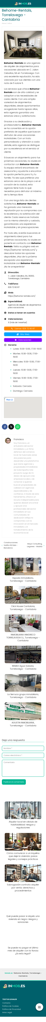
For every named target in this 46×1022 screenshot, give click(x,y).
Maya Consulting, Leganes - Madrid (34, 545)
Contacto (6, 1003)
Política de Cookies (10, 1006)
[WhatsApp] (18, 427)
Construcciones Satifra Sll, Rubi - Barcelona (11, 545)
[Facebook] (5, 427)
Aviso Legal (7, 1012)
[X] (11, 427)
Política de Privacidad (11, 1009)
